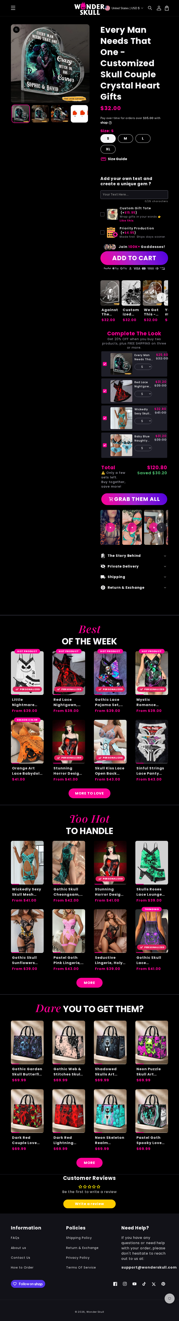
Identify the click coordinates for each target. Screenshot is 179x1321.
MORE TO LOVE (89, 793)
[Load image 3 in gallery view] (60, 114)
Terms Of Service (81, 1267)
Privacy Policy (78, 1257)
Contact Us (20, 1257)
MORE (89, 982)
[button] (150, 8)
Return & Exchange (82, 1248)
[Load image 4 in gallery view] (79, 114)
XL (108, 149)
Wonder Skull (95, 1312)
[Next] (161, 527)
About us (18, 1248)
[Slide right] (161, 297)
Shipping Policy (79, 1238)
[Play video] (110, 527)
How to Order (22, 1267)
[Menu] (13, 8)
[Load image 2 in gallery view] (40, 114)
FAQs (15, 1238)
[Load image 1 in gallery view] (20, 114)
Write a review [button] (89, 1203)
